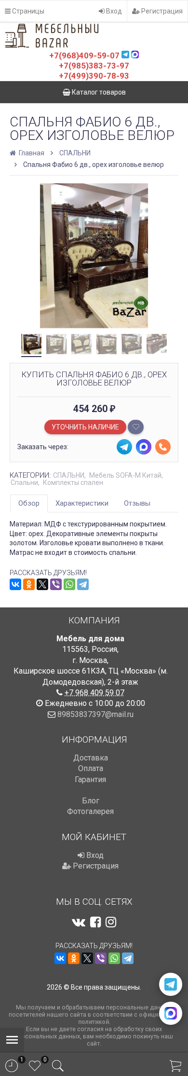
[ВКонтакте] (15, 584)
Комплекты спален (73, 482)
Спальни (24, 482)
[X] (42, 584)
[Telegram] (83, 584)
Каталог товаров (98, 92)
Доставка (90, 757)
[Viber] (56, 584)
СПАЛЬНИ (75, 153)
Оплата (90, 768)
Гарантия (90, 779)
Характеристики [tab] (81, 503)
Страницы (27, 11)
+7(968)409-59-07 (84, 55)
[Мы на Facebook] (95, 922)
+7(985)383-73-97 (94, 65)
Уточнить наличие (85, 427)
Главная (31, 153)
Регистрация (161, 11)
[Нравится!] (136, 427)
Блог (90, 800)
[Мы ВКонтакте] (78, 922)
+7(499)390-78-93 (94, 76)
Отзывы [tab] (137, 503)
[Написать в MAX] (170, 1013)
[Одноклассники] (29, 584)
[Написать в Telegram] (170, 984)
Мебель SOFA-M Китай (125, 475)
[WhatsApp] (69, 584)
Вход (113, 11)
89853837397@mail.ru (95, 714)
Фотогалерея (90, 811)
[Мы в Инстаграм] (111, 922)
